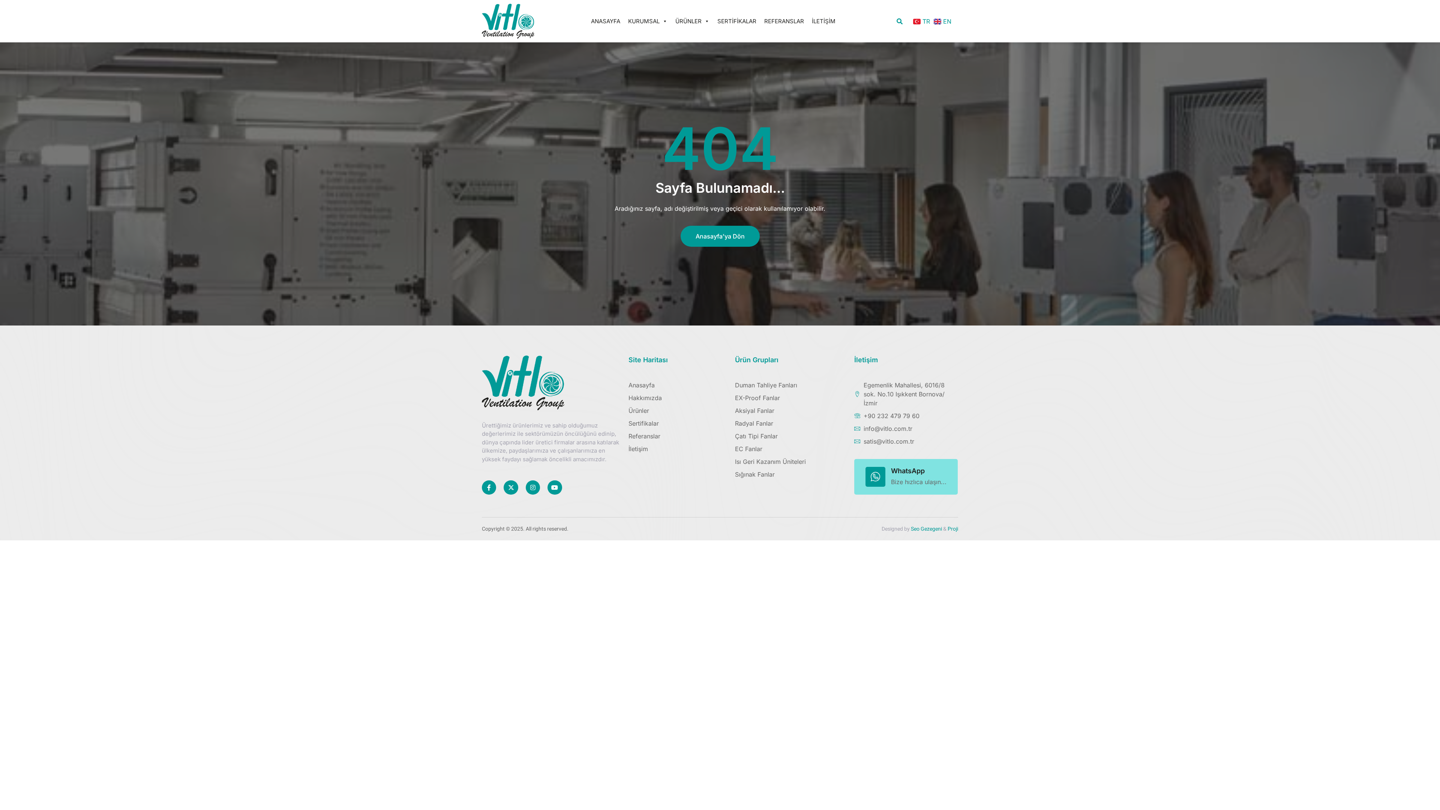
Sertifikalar (736, 21)
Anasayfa (605, 21)
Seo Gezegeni (926, 529)
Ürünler (688, 21)
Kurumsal (644, 21)
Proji (953, 529)
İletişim (824, 21)
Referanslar (784, 21)
